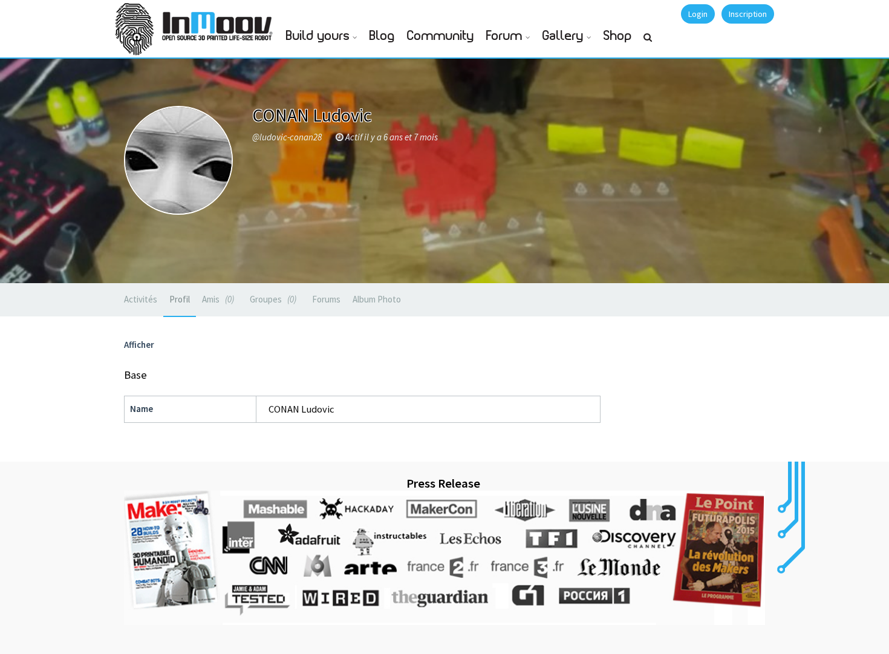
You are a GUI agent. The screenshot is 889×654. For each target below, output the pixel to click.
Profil (179, 299)
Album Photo (377, 299)
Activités (140, 299)
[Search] (647, 42)
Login (698, 13)
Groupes (272, 299)
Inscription (748, 13)
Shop (618, 36)
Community (440, 36)
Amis (217, 299)
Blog (382, 36)
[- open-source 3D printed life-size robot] (219, 22)
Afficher (139, 344)
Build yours (318, 36)
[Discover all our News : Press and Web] (444, 558)
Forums (326, 299)
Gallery (563, 36)
